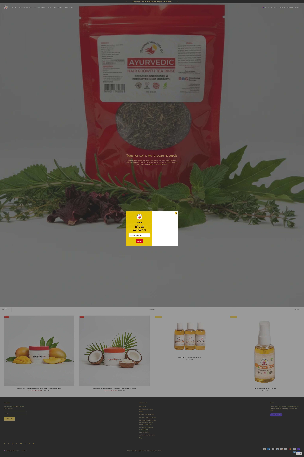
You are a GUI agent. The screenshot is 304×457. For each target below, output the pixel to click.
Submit (139, 241)
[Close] (176, 213)
